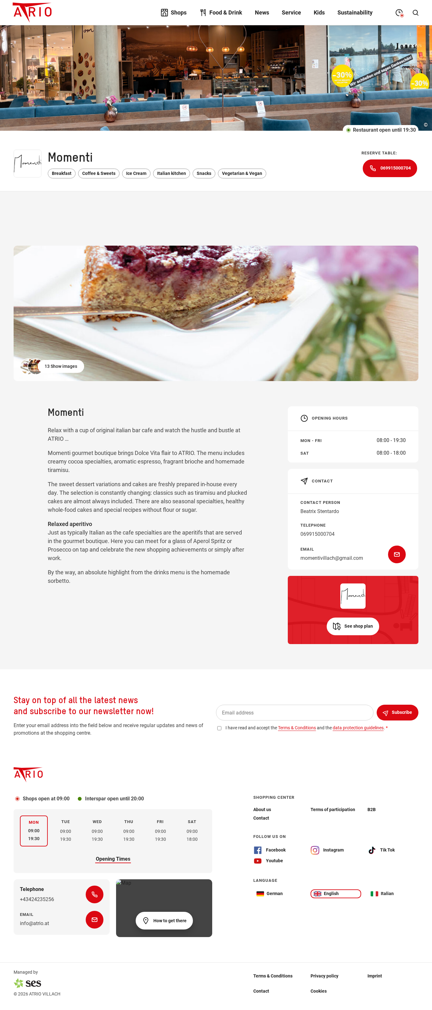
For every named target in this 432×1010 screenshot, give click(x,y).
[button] (52, 366)
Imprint (374, 975)
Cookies (319, 990)
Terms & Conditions (273, 975)
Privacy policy (324, 975)
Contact (261, 990)
